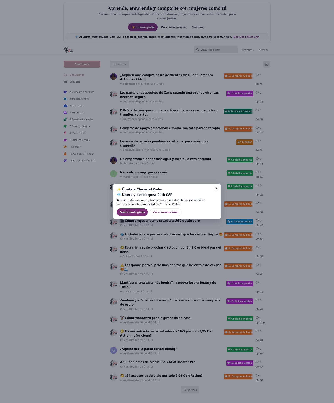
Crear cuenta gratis (132, 212)
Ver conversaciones (166, 212)
